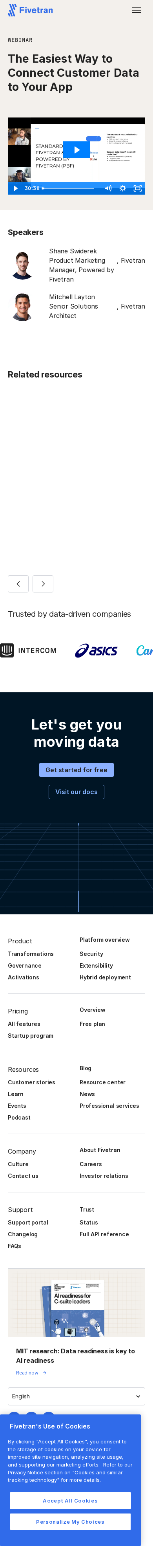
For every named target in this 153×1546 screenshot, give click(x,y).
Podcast (19, 1117)
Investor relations (104, 1175)
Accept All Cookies (70, 1500)
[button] (136, 10)
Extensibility (96, 965)
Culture (18, 1164)
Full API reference (104, 1234)
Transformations (31, 953)
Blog (85, 1068)
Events (17, 1105)
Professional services (109, 1105)
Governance (25, 965)
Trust (87, 1209)
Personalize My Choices (70, 1522)
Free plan (92, 1023)
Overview (92, 1009)
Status (89, 1222)
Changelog (23, 1234)
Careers (91, 1164)
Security (91, 953)
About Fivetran (100, 1150)
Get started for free (76, 770)
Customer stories (31, 1082)
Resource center (103, 1082)
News (87, 1094)
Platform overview (105, 939)
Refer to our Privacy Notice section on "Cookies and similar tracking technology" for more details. (70, 1472)
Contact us (23, 1175)
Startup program (30, 1035)
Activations (23, 977)
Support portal (28, 1222)
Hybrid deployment (105, 977)
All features (24, 1023)
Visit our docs (76, 792)
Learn (16, 1094)
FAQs (14, 1246)
